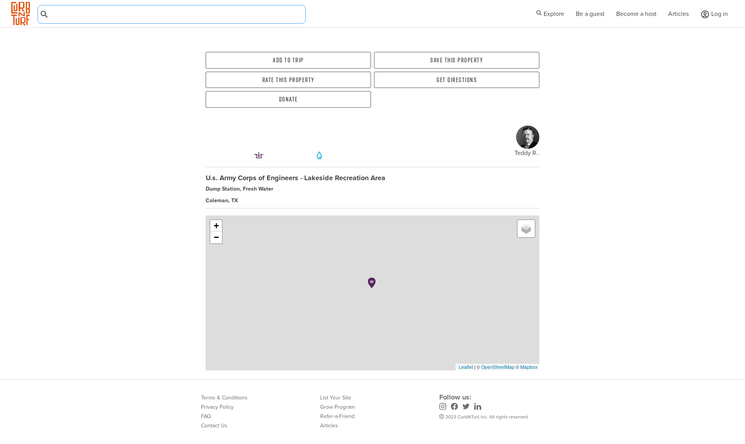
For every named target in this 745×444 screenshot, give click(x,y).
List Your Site (335, 398)
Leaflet (465, 366)
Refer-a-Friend (337, 416)
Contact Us (214, 426)
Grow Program (337, 407)
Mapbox (528, 366)
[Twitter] (466, 407)
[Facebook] (454, 407)
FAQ (206, 416)
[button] (371, 283)
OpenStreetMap (498, 366)
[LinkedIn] (477, 407)
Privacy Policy (217, 407)
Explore (553, 13)
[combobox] (172, 14)
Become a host (636, 13)
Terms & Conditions (224, 398)
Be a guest (590, 13)
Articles (678, 13)
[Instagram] (442, 407)
